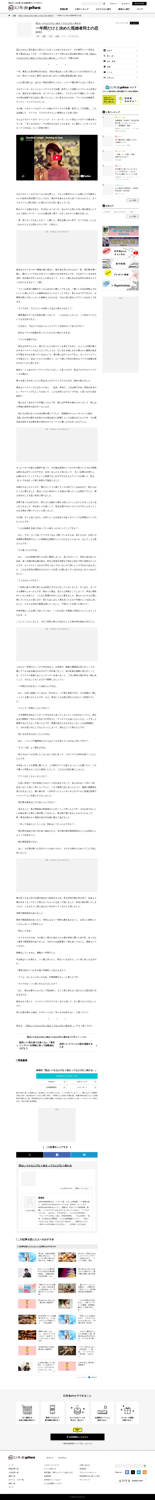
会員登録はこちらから (78, 1437)
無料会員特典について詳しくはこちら (78, 1443)
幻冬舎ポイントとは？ (52, 1480)
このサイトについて (51, 1465)
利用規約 (83, 1469)
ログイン (127, 4)
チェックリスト (120, 212)
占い (132, 212)
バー (64, 36)
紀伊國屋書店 (51, 1087)
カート (114, 4)
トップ (11, 1465)
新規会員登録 (139, 3)
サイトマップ (85, 1480)
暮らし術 (110, 56)
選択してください (82, 1188)
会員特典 (47, 1476)
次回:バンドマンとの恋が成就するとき (76, 1045)
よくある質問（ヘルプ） (53, 1483)
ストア (140, 9)
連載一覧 (11, 1476)
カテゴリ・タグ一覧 (16, 1480)
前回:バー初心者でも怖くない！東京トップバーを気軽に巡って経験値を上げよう (37, 1045)
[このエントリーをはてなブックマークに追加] (139, 1473)
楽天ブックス (82, 1082)
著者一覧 (11, 1483)
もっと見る (132, 200)
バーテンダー (74, 36)
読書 (14, 15)
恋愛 (44, 36)
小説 (50, 36)
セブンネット (82, 1087)
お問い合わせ (85, 1465)
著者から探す (124, 9)
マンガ (109, 72)
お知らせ (110, 78)
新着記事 (64, 9)
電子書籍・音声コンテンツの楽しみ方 (58, 1472)
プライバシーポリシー (88, 1472)
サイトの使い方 (50, 1469)
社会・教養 (111, 61)
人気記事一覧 (13, 1472)
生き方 (109, 50)
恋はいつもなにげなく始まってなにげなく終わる (36, 15)
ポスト (135, 23)
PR (54, 1278)
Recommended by (82, 1377)
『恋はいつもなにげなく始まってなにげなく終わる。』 (50, 1025)
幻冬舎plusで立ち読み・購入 (67, 1076)
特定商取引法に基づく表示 (90, 1476)
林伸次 (41, 1197)
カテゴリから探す (103, 9)
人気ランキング (82, 9)
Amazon (51, 1082)
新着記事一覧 (13, 1469)
